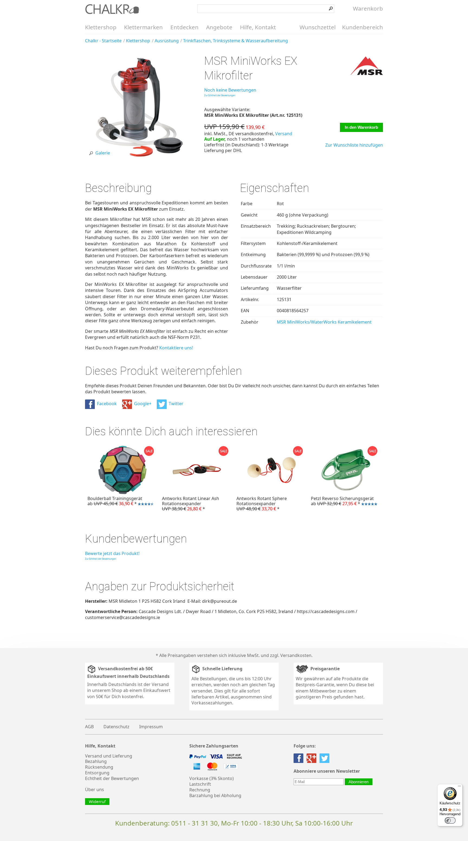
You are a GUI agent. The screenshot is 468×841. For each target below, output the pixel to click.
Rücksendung (99, 767)
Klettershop (100, 27)
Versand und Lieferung (108, 756)
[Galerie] (138, 159)
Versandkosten (295, 655)
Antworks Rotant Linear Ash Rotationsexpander (190, 503)
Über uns (94, 789)
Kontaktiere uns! (176, 348)
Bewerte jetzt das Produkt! (112, 553)
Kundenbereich (362, 27)
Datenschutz (116, 727)
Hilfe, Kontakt (258, 27)
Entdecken (184, 27)
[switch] (450, 820)
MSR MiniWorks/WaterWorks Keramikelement (324, 322)
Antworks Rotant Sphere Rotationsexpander (261, 503)
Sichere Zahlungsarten (213, 746)
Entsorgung (97, 773)
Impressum (151, 727)
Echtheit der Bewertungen (112, 778)
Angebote (219, 27)
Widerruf (97, 801)
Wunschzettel (318, 27)
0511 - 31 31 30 (194, 823)
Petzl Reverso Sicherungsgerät (341, 501)
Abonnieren (359, 781)
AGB (89, 727)
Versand (283, 134)
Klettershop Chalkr (112, 9)
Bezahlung (96, 761)
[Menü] (459, 787)
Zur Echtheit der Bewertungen (219, 95)
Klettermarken (143, 27)
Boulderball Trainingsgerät (113, 501)
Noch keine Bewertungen (230, 90)
